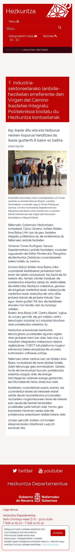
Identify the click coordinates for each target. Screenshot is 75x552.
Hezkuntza (21, 11)
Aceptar (58, 532)
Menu (13, 21)
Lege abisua (10, 509)
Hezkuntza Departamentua (38, 483)
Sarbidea (48, 36)
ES (11, 39)
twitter (25, 471)
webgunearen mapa (21, 36)
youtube (52, 471)
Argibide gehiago (50, 544)
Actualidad (13, 50)
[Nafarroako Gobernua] (37, 497)
